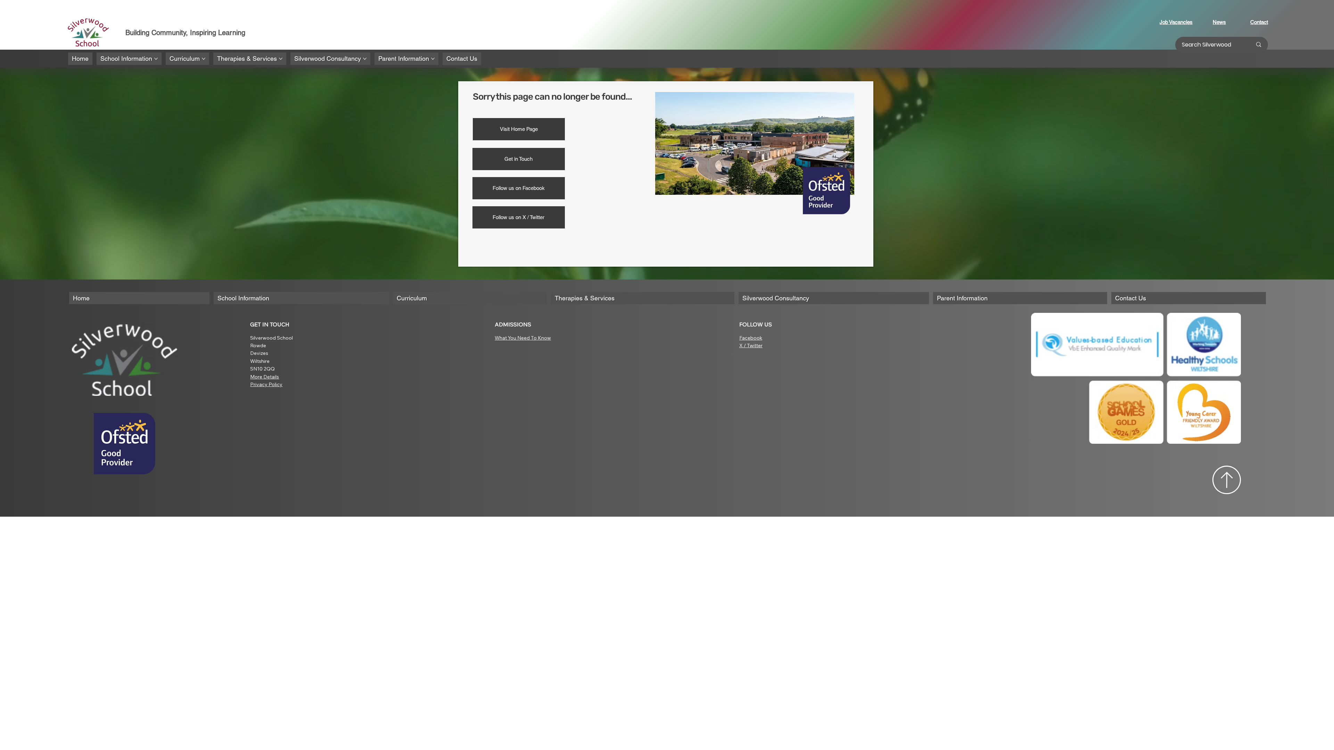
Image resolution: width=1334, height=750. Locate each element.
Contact (1259, 22)
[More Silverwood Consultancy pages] (365, 58)
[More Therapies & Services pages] (280, 58)
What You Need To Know (523, 338)
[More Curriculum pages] (203, 58)
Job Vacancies (1176, 22)
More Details (264, 377)
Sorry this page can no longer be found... (552, 96)
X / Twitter (751, 345)
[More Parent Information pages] (433, 58)
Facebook (750, 338)
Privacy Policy (266, 384)
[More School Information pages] (156, 58)
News (1219, 22)
